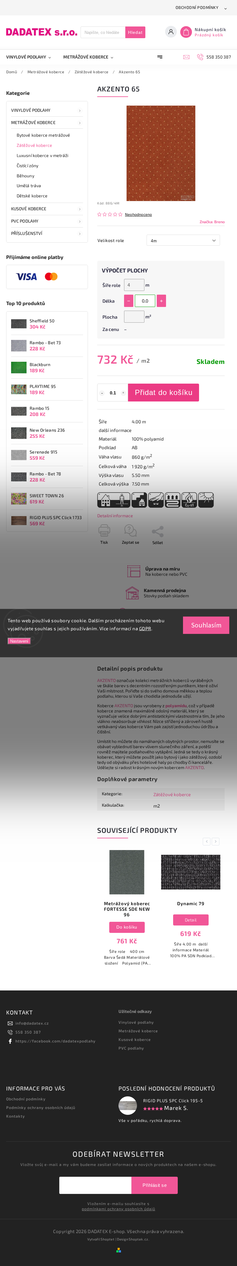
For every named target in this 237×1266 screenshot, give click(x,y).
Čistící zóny (27, 165)
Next (216, 841)
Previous (207, 841)
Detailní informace (115, 515)
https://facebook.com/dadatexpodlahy (55, 1040)
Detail (127, 919)
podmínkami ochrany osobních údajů (118, 1208)
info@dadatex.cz (32, 1023)
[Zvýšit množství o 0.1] (123, 393)
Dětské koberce (32, 195)
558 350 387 (28, 1032)
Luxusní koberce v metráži (43, 155)
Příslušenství (26, 233)
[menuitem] (31, 57)
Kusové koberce (134, 1039)
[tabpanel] (126, 907)
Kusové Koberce (28, 208)
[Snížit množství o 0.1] (102, 393)
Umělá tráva (29, 185)
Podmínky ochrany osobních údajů (40, 1107)
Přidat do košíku (164, 392)
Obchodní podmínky (197, 7)
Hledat (135, 32)
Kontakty (15, 1116)
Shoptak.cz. (139, 1239)
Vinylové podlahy (31, 110)
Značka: (212, 221)
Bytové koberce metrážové (43, 135)
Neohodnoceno (138, 214)
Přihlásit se (155, 1185)
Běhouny (25, 175)
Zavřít (205, 553)
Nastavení (19, 641)
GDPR (145, 628)
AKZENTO (106, 680)
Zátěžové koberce (34, 145)
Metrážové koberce (33, 122)
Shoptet (107, 1239)
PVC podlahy (24, 221)
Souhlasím (206, 625)
